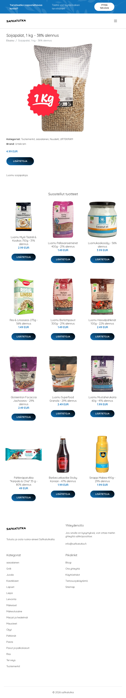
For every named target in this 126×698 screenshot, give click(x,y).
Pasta (9, 641)
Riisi (8, 654)
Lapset (10, 587)
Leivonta (11, 599)
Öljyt (9, 629)
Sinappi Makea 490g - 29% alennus (102, 479)
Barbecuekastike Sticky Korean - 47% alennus (63, 479)
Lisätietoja (20, 161)
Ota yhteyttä (72, 568)
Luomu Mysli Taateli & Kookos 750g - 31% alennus (23, 240)
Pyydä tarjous (104, 6)
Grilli (8, 568)
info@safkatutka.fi (75, 543)
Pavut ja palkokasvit (17, 648)
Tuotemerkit (28, 139)
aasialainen (42, 139)
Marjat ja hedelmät (17, 617)
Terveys (11, 660)
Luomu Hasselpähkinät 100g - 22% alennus (102, 321)
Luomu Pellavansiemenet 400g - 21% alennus (63, 244)
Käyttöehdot (72, 574)
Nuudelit (54, 139)
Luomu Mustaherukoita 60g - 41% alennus (102, 399)
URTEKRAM (66, 139)
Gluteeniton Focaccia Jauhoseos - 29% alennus (24, 401)
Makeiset (11, 605)
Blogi (68, 562)
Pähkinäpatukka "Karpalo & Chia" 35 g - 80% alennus (23, 481)
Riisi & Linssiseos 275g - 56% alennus (24, 321)
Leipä (9, 593)
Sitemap (70, 587)
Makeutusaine (14, 611)
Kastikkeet (12, 580)
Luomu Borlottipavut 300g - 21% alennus (63, 321)
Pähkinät (11, 635)
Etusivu (10, 40)
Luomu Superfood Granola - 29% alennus (63, 399)
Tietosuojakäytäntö (76, 580)
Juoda (10, 574)
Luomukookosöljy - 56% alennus (102, 244)
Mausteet (11, 623)
